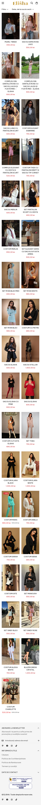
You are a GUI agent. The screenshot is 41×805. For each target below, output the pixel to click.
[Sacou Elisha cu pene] (11, 386)
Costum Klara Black (11, 481)
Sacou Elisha (10, 365)
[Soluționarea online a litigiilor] (20, 786)
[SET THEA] (30, 425)
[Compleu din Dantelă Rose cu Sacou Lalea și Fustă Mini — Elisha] (11, 65)
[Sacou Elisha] (11, 349)
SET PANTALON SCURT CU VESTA (30, 210)
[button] (36, 3)
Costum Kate (10, 593)
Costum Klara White (30, 481)
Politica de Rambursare (11, 762)
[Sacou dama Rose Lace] (30, 26)
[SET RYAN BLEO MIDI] (11, 275)
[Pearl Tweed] (11, 26)
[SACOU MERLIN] (11, 194)
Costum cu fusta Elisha (10, 442)
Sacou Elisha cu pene (11, 402)
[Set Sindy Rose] (30, 614)
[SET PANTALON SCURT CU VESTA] (30, 194)
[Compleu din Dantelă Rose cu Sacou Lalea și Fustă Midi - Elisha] (30, 65)
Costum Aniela (30, 520)
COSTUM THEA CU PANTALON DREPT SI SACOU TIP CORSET (30, 170)
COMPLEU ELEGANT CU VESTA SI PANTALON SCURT (10, 170)
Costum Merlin (10, 249)
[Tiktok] (16, 746)
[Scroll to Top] (37, 793)
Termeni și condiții (9, 766)
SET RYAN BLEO (10, 328)
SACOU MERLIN (10, 209)
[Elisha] (12, 746)
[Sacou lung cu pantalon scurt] (11, 112)
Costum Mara (10, 520)
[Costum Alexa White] (11, 651)
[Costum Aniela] (30, 504)
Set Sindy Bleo (11, 630)
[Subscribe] (36, 740)
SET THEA (30, 441)
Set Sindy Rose (30, 630)
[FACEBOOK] (7, 746)
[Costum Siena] (30, 541)
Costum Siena (30, 557)
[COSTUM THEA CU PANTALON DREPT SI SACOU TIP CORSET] (30, 152)
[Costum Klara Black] (11, 464)
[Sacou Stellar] (30, 349)
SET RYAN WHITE (30, 291)
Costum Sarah (11, 557)
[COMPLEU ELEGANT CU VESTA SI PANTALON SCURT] (11, 152)
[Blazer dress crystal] (30, 651)
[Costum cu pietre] (30, 312)
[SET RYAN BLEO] (11, 312)
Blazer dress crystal (30, 668)
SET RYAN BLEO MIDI (10, 291)
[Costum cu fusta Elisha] (11, 425)
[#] (3, 746)
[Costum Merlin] (11, 233)
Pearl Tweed (11, 42)
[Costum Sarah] (11, 541)
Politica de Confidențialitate (14, 759)
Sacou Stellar (30, 365)
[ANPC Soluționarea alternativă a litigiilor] (20, 779)
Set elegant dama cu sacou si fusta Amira (30, 251)
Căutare (5, 755)
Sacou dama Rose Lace (30, 43)
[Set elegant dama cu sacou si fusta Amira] (30, 233)
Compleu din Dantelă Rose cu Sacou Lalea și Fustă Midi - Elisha (30, 85)
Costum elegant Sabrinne (30, 129)
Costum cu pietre (30, 328)
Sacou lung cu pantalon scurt (11, 129)
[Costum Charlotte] (11, 691)
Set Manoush (30, 593)
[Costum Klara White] (30, 464)
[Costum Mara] (11, 504)
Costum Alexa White (11, 668)
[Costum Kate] (11, 577)
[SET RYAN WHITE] (30, 275)
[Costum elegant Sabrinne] (30, 112)
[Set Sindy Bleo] (11, 614)
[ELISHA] (20, 3)
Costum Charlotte (10, 708)
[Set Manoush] (30, 577)
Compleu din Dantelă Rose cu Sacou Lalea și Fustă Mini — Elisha (11, 86)
